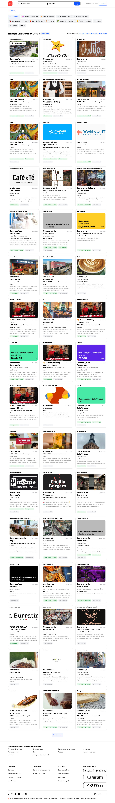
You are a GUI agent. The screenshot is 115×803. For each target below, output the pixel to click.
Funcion (11, 755)
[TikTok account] (9, 794)
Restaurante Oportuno (16, 39)
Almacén (51, 21)
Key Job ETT (13, 343)
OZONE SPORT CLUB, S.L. (51, 385)
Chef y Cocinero (48, 16)
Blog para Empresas (14, 777)
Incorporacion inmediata (41, 755)
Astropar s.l (80, 691)
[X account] (22, 794)
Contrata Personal (91, 4)
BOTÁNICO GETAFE (83, 79)
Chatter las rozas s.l (49, 300)
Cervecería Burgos (82, 650)
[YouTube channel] (19, 794)
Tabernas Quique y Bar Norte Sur (53, 518)
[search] (77, 3)
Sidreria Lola (81, 211)
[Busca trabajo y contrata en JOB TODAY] (10, 3)
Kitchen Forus (47, 650)
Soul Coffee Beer (82, 472)
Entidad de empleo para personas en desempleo (54, 80)
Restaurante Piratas (15, 472)
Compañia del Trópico (16, 168)
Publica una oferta (14, 773)
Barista (99, 21)
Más (21, 25)
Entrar (103, 4)
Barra (34, 752)
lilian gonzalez (47, 211)
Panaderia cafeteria (15, 650)
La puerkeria (47, 607)
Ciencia (14, 25)
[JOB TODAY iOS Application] (88, 770)
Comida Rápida (37, 21)
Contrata (11, 770)
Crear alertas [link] (45, 33)
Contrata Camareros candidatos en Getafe (92, 33)
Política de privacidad (50, 798)
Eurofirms (46, 122)
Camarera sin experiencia (66, 749)
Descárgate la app (64, 770)
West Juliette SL (14, 564)
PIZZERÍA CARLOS (15, 300)
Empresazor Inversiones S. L (18, 211)
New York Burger (48, 564)
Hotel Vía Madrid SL (49, 257)
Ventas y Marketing (31, 16)
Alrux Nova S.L (14, 431)
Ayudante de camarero (15, 749)
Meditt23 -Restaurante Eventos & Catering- (90, 168)
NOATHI (79, 343)
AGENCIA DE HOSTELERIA (51, 691)
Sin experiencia (38, 749)
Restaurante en (13, 752)
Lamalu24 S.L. (14, 257)
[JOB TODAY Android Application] (101, 770)
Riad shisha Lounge (83, 564)
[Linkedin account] (26, 794)
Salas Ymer (13, 691)
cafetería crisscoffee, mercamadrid (87, 607)
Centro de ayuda (64, 781)
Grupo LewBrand (15, 607)
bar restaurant (81, 431)
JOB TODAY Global (39, 773)
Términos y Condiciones (66, 798)
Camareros (15, 16)
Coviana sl (80, 257)
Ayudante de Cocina (66, 21)
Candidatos (12, 781)
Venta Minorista (65, 16)
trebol (79, 385)
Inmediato (86, 749)
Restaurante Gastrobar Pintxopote (20, 518)
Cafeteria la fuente (82, 518)
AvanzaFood (47, 39)
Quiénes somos (63, 773)
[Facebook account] (15, 794)
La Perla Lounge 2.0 (49, 431)
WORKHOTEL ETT (82, 122)
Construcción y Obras (19, 21)
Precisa (60, 752)
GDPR (77, 798)
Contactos (61, 777)
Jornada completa (89, 752)
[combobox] (32, 3)
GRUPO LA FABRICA (49, 168)
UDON (11, 79)
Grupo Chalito (81, 39)
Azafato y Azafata (85, 21)
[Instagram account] (12, 794)
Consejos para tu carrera (41, 770)
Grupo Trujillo (47, 472)
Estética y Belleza (82, 16)
